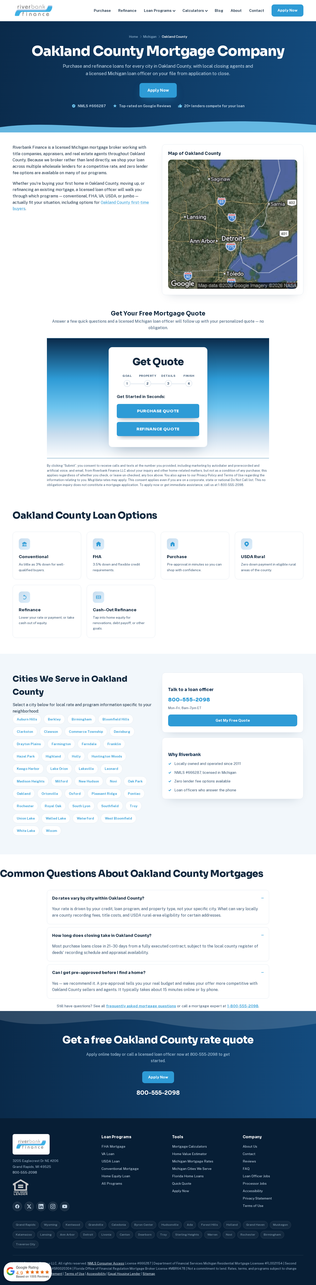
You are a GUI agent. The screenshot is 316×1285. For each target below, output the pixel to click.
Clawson (51, 732)
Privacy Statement (257, 1198)
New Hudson (89, 781)
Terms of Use (253, 1206)
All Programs (111, 1183)
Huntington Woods (107, 756)
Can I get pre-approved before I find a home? (98, 972)
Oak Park (135, 781)
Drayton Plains (29, 744)
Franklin (114, 744)
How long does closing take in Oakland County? (101, 935)
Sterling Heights (187, 1234)
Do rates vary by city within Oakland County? (98, 898)
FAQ (246, 1169)
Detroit (88, 1234)
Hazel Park (26, 756)
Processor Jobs (255, 1183)
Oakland (24, 794)
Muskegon (280, 1224)
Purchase (102, 10)
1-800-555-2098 (242, 1006)
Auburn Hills (27, 719)
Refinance (127, 10)
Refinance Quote (158, 429)
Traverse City (25, 1244)
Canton (125, 1234)
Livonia (106, 1234)
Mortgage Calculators (189, 1146)
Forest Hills (209, 1224)
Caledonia (119, 1224)
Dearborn (145, 1234)
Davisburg (122, 732)
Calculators (193, 10)
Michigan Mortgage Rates (192, 1161)
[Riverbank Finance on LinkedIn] (41, 1206)
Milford (61, 781)
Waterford (85, 818)
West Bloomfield (118, 818)
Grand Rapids (26, 1224)
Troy (134, 806)
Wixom (51, 831)
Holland (232, 1224)
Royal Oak (53, 806)
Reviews (249, 1161)
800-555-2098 (189, 699)
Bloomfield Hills (115, 719)
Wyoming (50, 1224)
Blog (219, 10)
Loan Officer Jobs (256, 1176)
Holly (76, 756)
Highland (53, 756)
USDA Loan (110, 1161)
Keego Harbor (28, 769)
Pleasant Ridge (104, 794)
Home (133, 37)
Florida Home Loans (188, 1176)
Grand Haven (255, 1224)
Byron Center (143, 1224)
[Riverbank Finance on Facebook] (17, 1206)
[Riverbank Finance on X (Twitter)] (29, 1206)
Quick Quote (181, 1183)
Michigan (150, 37)
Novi (113, 781)
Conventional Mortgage (120, 1169)
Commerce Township (86, 732)
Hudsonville (169, 1224)
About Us (250, 1146)
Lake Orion (59, 769)
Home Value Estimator (189, 1154)
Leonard (111, 769)
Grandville (95, 1224)
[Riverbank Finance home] (34, 10)
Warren (212, 1234)
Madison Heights (30, 781)
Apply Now (287, 10)
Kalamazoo (24, 1234)
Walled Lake (56, 818)
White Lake (26, 831)
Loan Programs (158, 10)
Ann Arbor (67, 1234)
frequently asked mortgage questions (141, 1006)
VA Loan (107, 1154)
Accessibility (253, 1191)
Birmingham (82, 719)
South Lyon (81, 806)
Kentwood (73, 1224)
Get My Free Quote (233, 720)
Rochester (25, 806)
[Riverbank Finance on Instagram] (53, 1206)
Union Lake (26, 818)
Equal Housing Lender (124, 1274)
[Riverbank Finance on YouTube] (64, 1206)
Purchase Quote (158, 411)
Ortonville (49, 794)
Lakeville (86, 769)
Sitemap (149, 1274)
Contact (256, 10)
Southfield (110, 806)
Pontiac (134, 794)
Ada (190, 1224)
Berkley (54, 719)
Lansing (46, 1234)
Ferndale (89, 744)
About (236, 10)
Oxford (75, 794)
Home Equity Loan (115, 1176)
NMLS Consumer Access (106, 1263)
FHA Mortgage (113, 1146)
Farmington (61, 744)
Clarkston (25, 732)
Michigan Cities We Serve (192, 1169)
